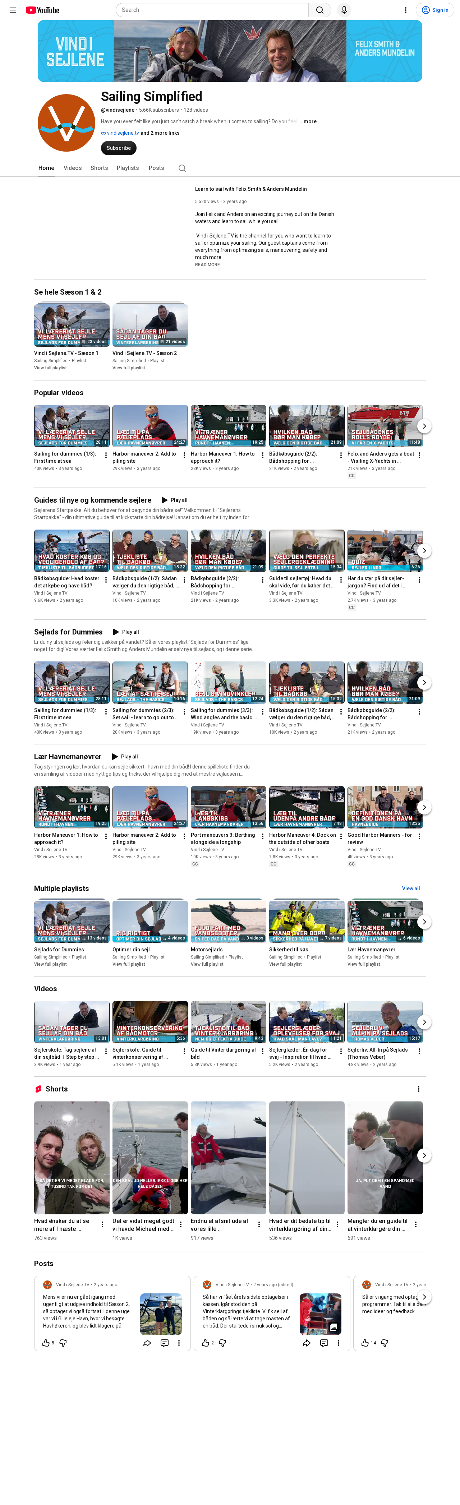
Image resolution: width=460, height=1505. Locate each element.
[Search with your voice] (344, 10)
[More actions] (106, 455)
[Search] (319, 10)
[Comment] (164, 1343)
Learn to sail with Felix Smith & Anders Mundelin (251, 189)
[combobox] (214, 10)
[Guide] (13, 10)
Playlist (79, 361)
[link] (112, 1315)
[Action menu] (179, 1343)
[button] (207, 264)
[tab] (46, 168)
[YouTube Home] (42, 10)
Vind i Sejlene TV (51, 593)
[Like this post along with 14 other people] (365, 1343)
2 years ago (105, 1284)
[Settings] (405, 10)
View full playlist (50, 368)
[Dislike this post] (63, 1343)
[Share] (147, 1343)
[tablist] (230, 168)
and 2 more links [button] (160, 133)
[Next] (424, 426)
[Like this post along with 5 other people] (46, 1343)
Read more (207, 264)
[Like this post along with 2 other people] (205, 1343)
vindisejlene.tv (122, 133)
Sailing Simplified (51, 361)
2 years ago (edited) (273, 1284)
